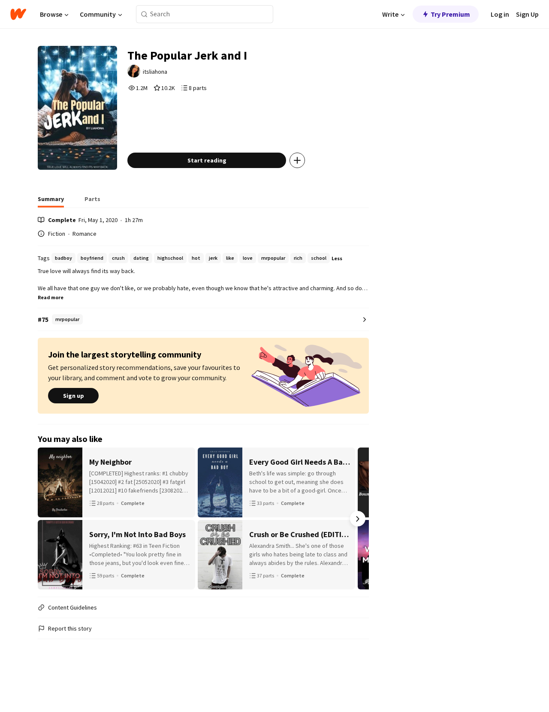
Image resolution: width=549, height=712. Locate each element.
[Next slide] (357, 518)
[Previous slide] (49, 518)
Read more (50, 297)
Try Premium (450, 14)
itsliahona (155, 71)
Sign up (73, 396)
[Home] (18, 14)
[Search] (144, 14)
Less (337, 258)
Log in (500, 14)
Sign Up (527, 14)
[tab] (51, 201)
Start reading (206, 160)
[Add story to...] (297, 160)
